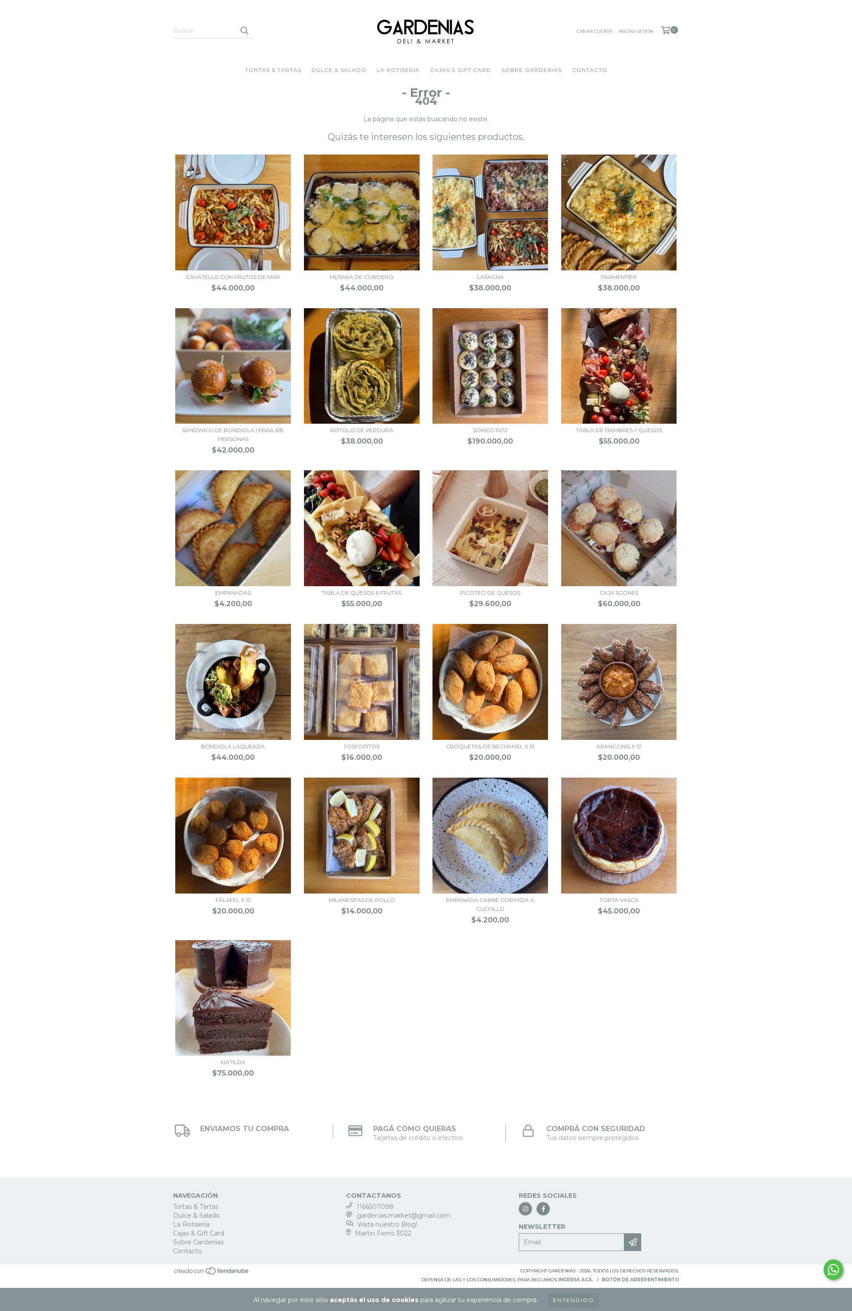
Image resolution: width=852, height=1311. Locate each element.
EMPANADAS (233, 592)
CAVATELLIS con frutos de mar (233, 277)
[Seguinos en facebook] (543, 1209)
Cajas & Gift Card (460, 70)
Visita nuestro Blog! (387, 1224)
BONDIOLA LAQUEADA (233, 746)
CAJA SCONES (619, 592)
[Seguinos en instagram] (525, 1209)
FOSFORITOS (361, 746)
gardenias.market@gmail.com (403, 1216)
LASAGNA (490, 277)
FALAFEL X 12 (233, 900)
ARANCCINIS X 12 (618, 746)
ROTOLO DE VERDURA (361, 430)
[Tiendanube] (212, 1274)
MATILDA (233, 1062)
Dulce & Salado (339, 70)
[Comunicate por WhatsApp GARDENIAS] (833, 1269)
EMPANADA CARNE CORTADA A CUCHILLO (490, 904)
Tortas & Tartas (273, 70)
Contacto (589, 70)
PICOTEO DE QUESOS (490, 592)
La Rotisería (398, 70)
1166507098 (375, 1207)
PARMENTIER (619, 277)
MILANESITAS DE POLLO (362, 900)
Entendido (573, 1300)
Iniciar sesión (636, 31)
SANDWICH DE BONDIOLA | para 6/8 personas (233, 434)
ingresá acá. (575, 1280)
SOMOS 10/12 (490, 430)
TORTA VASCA (619, 900)
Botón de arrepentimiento (640, 1280)
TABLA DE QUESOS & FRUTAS (362, 592)
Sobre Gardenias (531, 70)
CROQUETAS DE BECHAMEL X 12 (490, 746)
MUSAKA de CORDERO (362, 277)
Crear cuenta (594, 31)
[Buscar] (244, 31)
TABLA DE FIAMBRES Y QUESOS (619, 430)
